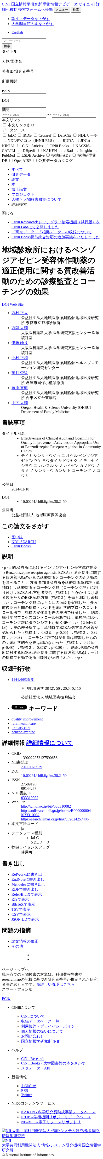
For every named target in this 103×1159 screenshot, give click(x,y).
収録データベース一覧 (40, 1021)
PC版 (6, 999)
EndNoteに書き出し (27, 879)
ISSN (6, 91)
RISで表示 (20, 899)
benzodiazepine (23, 732)
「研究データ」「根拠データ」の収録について (51, 232)
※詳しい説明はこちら (55, 984)
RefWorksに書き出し (28, 874)
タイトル (9, 51)
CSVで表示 (21, 914)
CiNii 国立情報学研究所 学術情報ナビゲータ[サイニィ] (48, 4)
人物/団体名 (12, 61)
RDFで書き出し (24, 889)
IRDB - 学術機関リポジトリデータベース (56, 1117)
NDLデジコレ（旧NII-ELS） (32, 141)
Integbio (86, 151)
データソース (13, 130)
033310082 (29, 798)
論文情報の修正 (24, 941)
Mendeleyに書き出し (28, 884)
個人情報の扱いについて (42, 1031)
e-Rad (68, 151)
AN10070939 (31, 767)
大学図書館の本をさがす (32, 24)
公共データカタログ (55, 161)
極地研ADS (61, 155)
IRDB (27, 135)
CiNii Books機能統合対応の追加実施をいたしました (55, 237)
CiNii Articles (32, 146)
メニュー (62, 9)
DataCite (64, 135)
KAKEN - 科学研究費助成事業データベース (58, 1112)
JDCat (85, 141)
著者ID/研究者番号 (18, 71)
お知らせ (28, 1086)
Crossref (45, 135)
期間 (6, 110)
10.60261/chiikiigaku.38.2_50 (44, 776)
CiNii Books (59, 146)
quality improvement (27, 719)
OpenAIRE (23, 161)
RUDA (68, 141)
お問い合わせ (32, 1036)
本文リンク (11, 120)
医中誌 (17, 537)
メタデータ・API (35, 1068)
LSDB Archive (33, 155)
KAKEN (50, 151)
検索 (76, 9)
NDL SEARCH (23, 542)
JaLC (12, 135)
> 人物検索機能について (41, 199)
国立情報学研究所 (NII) (40, 1041)
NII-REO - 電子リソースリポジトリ (51, 1122)
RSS (24, 1091)
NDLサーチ (87, 135)
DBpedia (29, 151)
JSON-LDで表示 (25, 919)
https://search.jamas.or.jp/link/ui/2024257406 (55, 819)
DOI (5, 100)
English (17, 32)
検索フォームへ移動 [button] (35, 9)
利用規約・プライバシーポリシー (50, 1026)
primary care (20, 728)
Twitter (26, 1095)
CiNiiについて (33, 1016)
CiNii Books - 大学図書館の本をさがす (53, 1063)
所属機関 (9, 81)
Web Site (16, 304)
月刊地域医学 (22, 680)
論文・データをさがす (30, 19)
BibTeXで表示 (23, 904)
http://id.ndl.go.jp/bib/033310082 (46, 806)
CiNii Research (32, 1059)
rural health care (23, 723)
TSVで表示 (20, 909)
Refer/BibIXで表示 (26, 894)
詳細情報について (49, 743)
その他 (17, 946)
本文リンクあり (20, 125)
